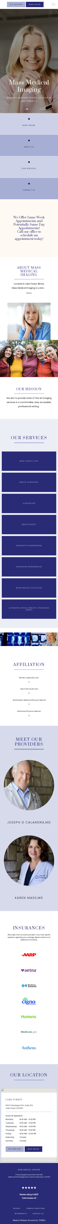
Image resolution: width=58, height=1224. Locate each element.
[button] (54, 5)
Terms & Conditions (35, 1208)
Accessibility (21, 1213)
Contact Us (38, 1213)
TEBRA (42, 1220)
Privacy (16, 1208)
